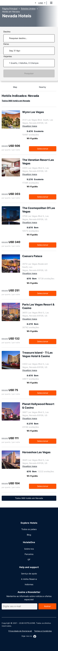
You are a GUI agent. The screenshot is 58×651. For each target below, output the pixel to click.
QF (29, 559)
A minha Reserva (29, 579)
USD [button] (40, 3)
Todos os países (29, 529)
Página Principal (9, 8)
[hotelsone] (12, 3)
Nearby (42, 87)
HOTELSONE (29, 623)
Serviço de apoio (29, 573)
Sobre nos (29, 549)
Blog (29, 535)
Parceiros (29, 554)
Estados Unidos (28, 8)
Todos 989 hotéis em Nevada (16, 100)
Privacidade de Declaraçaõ (20, 631)
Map (15, 87)
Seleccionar (42, 148)
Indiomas (29, 584)
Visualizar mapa (29, 126)
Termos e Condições (43, 631)
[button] (32, 3)
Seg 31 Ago (14, 50)
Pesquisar (29, 73)
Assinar (47, 606)
